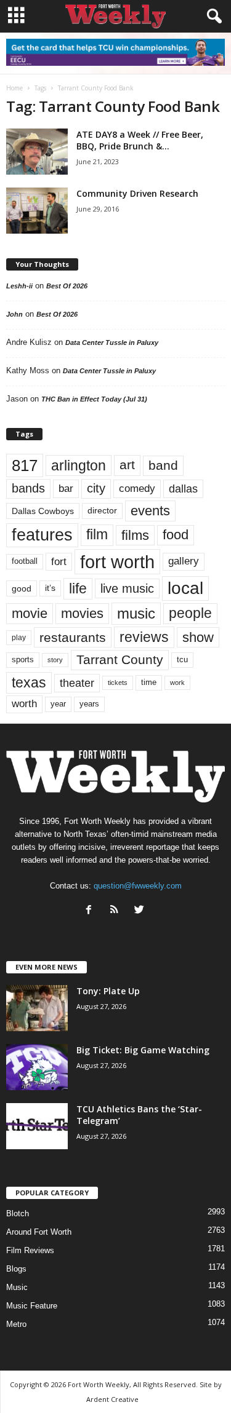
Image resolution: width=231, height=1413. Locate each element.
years (89, 703)
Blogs (16, 1268)
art (127, 464)
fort (59, 562)
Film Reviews (30, 1250)
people (190, 613)
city (96, 488)
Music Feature (31, 1305)
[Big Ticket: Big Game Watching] (37, 1067)
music (136, 613)
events (150, 510)
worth (24, 704)
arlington (78, 465)
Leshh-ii (19, 286)
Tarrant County (119, 659)
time (148, 682)
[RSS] (116, 911)
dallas (183, 488)
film (97, 534)
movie (29, 613)
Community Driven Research (137, 193)
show (198, 637)
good (21, 588)
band (163, 465)
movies (82, 613)
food (175, 535)
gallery (183, 561)
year (58, 704)
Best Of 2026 (66, 286)
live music (127, 588)
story (55, 659)
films (135, 535)
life (78, 588)
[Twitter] (140, 911)
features (42, 535)
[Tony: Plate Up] (37, 1008)
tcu (182, 659)
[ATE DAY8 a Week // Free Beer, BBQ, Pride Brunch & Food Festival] (37, 152)
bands (28, 488)
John (14, 314)
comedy (137, 488)
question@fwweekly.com (138, 885)
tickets (118, 682)
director (102, 510)
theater (77, 682)
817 (25, 465)
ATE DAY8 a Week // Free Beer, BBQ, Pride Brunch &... (139, 140)
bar (66, 488)
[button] (211, 16)
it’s (50, 588)
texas (29, 683)
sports (23, 659)
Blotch (17, 1213)
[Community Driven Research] (37, 211)
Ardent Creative (112, 1399)
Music (17, 1287)
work (177, 682)
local (185, 588)
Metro (16, 1324)
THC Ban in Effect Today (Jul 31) (94, 399)
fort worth (117, 562)
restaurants (72, 637)
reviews (144, 637)
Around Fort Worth (38, 1232)
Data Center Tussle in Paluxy (111, 342)
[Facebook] (91, 911)
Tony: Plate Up (108, 991)
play (19, 637)
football (25, 561)
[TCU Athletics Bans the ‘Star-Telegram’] (37, 1126)
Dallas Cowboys (43, 511)
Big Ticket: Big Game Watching (142, 1050)
